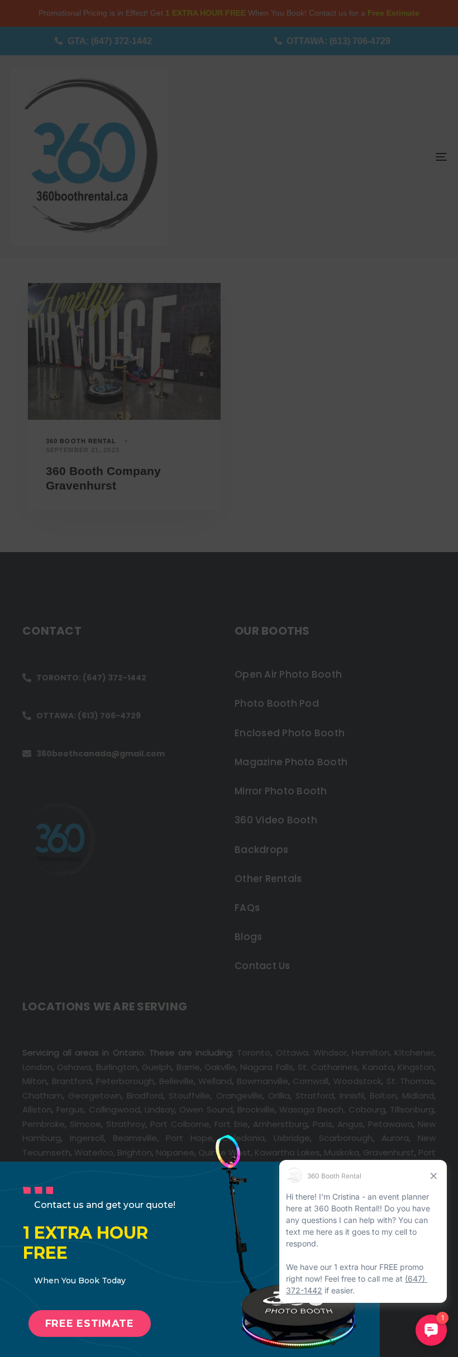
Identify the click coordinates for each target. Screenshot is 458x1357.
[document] (229, 678)
